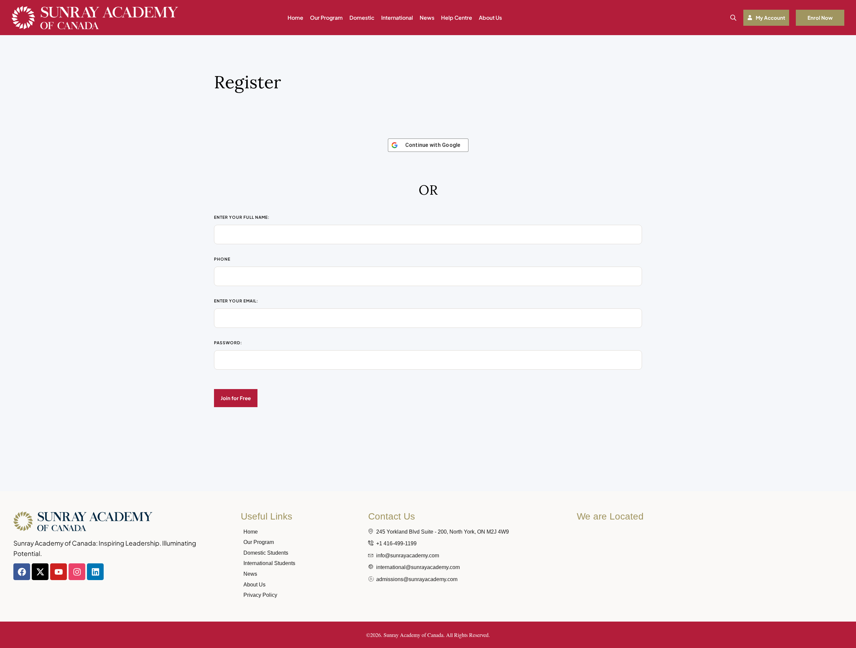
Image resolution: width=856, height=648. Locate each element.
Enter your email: (236, 300)
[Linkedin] (95, 571)
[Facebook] (21, 571)
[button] (766, 18)
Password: (228, 342)
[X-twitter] (40, 571)
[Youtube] (58, 571)
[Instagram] (77, 571)
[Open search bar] (733, 17)
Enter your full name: (242, 217)
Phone (222, 259)
